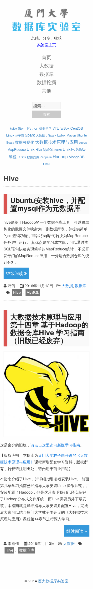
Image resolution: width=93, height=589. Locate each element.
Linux (10, 134)
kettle (13, 128)
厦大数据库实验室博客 (46, 19)
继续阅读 (15, 273)
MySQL (48, 149)
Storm (22, 128)
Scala (10, 142)
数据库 (46, 73)
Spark (30, 135)
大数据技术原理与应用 (56, 142)
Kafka (58, 149)
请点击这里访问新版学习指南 (55, 445)
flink (23, 157)
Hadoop (60, 156)
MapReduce (16, 149)
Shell (46, 164)
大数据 (46, 65)
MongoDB (76, 156)
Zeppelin (46, 157)
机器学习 (45, 128)
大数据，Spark (46, 135)
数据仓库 (26, 550)
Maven (71, 135)
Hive (39, 149)
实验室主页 (46, 44)
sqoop (83, 142)
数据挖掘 (46, 82)
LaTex (61, 135)
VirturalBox (60, 128)
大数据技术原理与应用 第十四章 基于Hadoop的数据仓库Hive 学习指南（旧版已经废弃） (49, 328)
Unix (31, 149)
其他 (46, 90)
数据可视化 (24, 142)
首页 (46, 57)
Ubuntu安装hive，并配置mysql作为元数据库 (47, 204)
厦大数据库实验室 (53, 581)
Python (32, 128)
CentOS (76, 128)
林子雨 (19, 135)
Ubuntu (82, 135)
